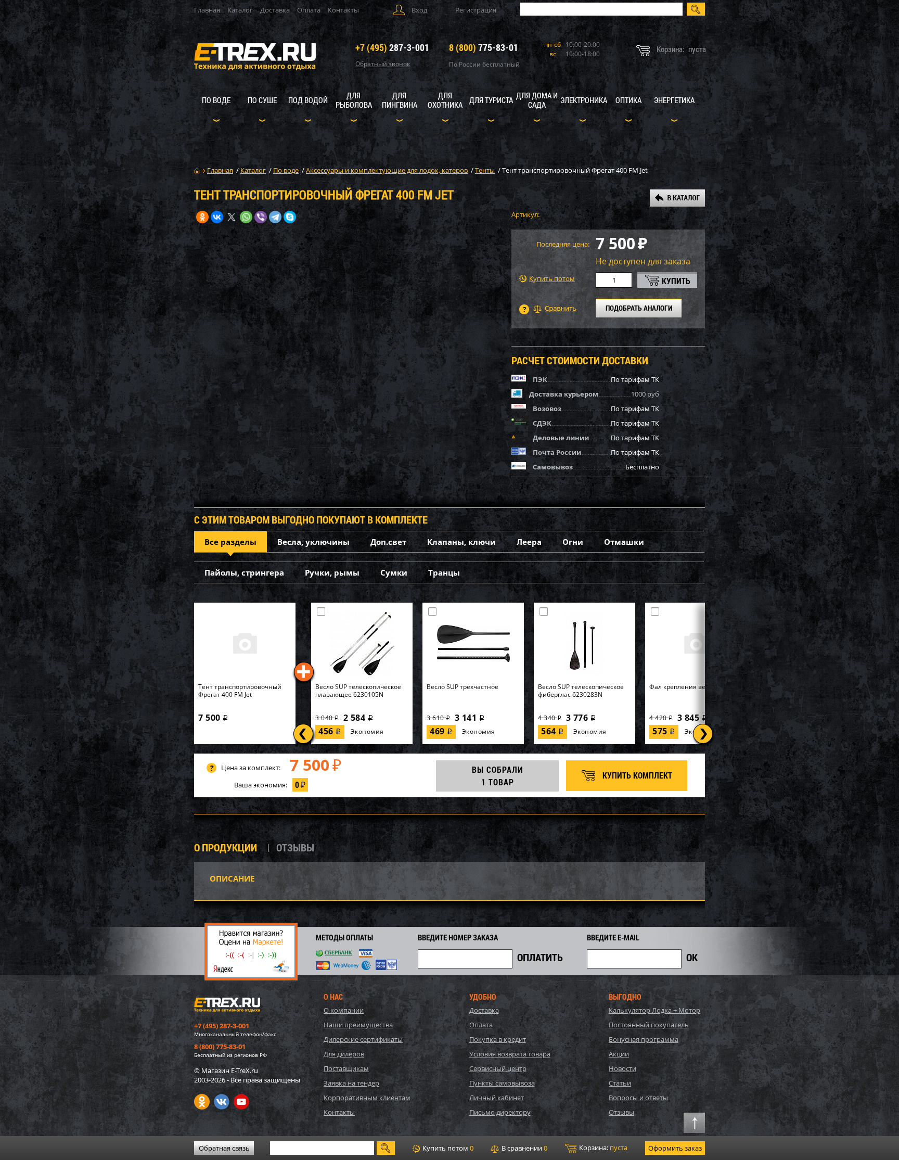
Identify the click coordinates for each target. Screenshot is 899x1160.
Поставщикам (346, 1068)
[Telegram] (275, 217)
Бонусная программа (643, 1039)
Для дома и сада (537, 100)
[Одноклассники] (202, 217)
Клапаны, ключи (461, 542)
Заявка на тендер (351, 1083)
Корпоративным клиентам (367, 1097)
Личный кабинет (496, 1097)
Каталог (240, 10)
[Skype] (290, 217)
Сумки (393, 572)
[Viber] (260, 217)
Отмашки (624, 542)
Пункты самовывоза (502, 1083)
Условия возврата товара (509, 1054)
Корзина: (602, 1147)
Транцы (444, 572)
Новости (622, 1068)
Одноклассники (202, 1102)
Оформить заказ (675, 1148)
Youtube (241, 1102)
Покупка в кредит (497, 1039)
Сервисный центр (497, 1068)
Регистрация (475, 10)
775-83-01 (483, 47)
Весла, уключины (313, 542)
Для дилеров (344, 1054)
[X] (231, 217)
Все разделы (230, 542)
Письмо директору (500, 1112)
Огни (572, 542)
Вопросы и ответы (638, 1097)
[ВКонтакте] (217, 217)
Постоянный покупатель (649, 1024)
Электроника (583, 100)
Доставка (275, 10)
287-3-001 (392, 47)
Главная (207, 10)
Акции (619, 1054)
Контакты (343, 10)
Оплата (308, 10)
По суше (262, 100)
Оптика (628, 100)
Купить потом (552, 279)
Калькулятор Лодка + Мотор (654, 1010)
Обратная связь (224, 1148)
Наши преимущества (358, 1024)
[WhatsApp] (246, 217)
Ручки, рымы (332, 572)
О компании (344, 1010)
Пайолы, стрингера (244, 572)
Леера (529, 542)
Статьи (620, 1083)
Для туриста (491, 100)
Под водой (308, 100)
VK (221, 1102)
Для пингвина (399, 100)
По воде (216, 100)
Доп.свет (388, 542)
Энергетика (674, 100)
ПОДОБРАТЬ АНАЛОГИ (639, 308)
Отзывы (621, 1112)
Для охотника (445, 100)
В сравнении (523, 1148)
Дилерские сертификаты (363, 1039)
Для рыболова (354, 100)
